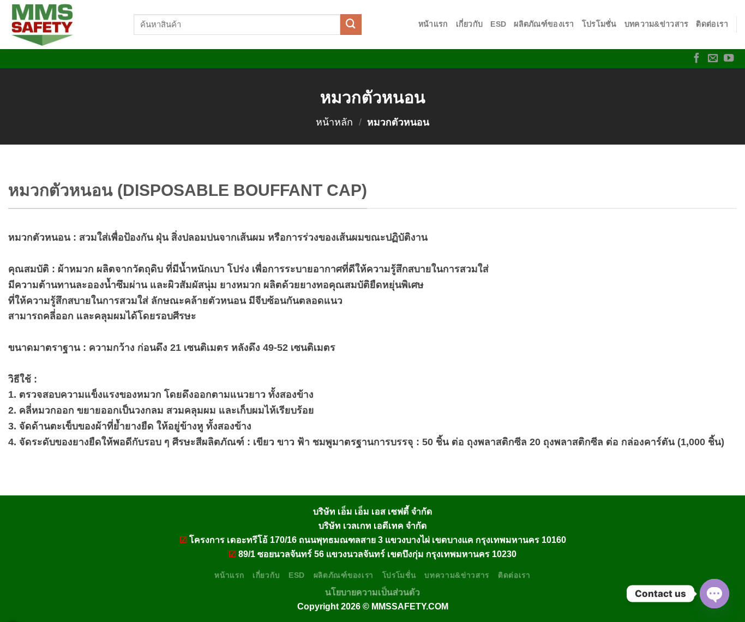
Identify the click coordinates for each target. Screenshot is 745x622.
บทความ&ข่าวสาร (656, 24)
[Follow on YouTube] (729, 58)
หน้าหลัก (334, 122)
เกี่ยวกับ (469, 24)
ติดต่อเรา (712, 24)
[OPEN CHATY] (714, 593)
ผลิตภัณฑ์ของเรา (544, 24)
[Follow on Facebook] (696, 58)
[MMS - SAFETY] (62, 24)
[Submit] (350, 24)
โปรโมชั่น (599, 24)
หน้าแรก (433, 24)
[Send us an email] (713, 58)
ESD (498, 24)
